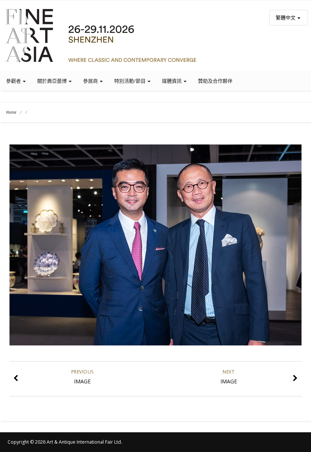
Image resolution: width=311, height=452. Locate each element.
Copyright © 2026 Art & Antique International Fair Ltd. (65, 442)
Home (11, 112)
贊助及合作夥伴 (215, 80)
